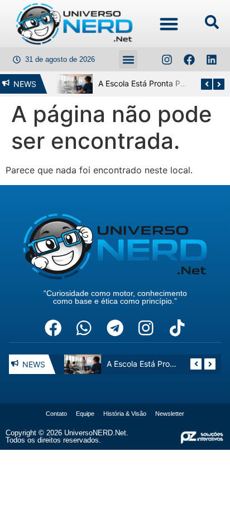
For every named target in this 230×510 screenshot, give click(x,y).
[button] (169, 23)
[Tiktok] (177, 327)
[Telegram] (115, 327)
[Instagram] (166, 59)
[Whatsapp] (83, 327)
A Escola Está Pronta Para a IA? (151, 83)
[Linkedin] (211, 59)
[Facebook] (189, 59)
